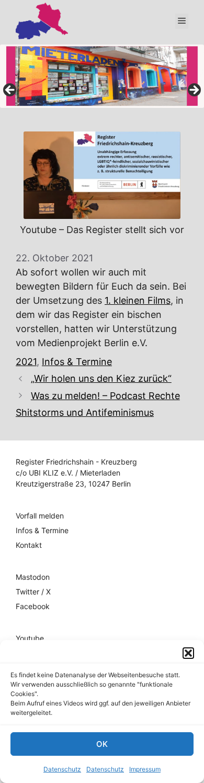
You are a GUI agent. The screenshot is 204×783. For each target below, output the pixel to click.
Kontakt (29, 545)
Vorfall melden (40, 515)
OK (102, 744)
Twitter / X (33, 591)
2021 (26, 361)
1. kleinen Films (138, 300)
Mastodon (33, 576)
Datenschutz (62, 769)
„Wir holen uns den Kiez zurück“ (101, 378)
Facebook (33, 606)
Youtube (30, 638)
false (10, 90)
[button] (188, 653)
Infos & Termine (77, 361)
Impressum (145, 769)
